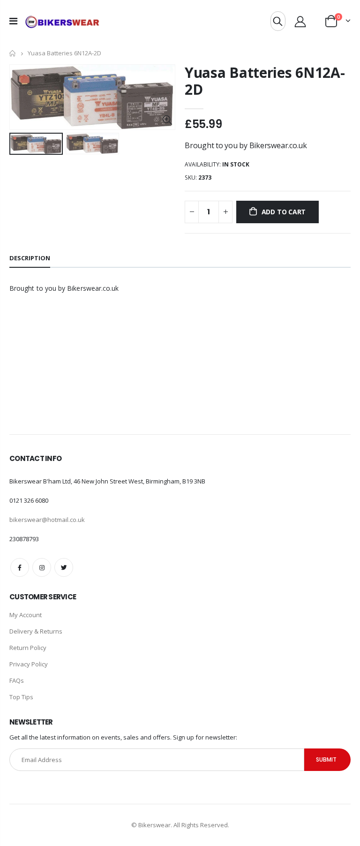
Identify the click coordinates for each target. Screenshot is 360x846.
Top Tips (21, 697)
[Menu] (13, 21)
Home (12, 53)
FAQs (16, 680)
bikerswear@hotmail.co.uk (47, 519)
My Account (25, 615)
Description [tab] (29, 258)
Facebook (19, 567)
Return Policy (27, 647)
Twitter (63, 567)
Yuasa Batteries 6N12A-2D (265, 81)
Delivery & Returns (35, 631)
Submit (326, 759)
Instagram (41, 567)
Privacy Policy (28, 664)
